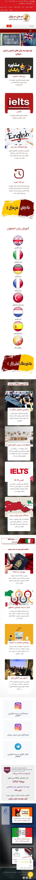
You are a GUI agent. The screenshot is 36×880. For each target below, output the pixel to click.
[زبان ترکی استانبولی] (18, 298)
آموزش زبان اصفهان (18, 228)
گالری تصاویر (17, 7)
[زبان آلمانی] (18, 269)
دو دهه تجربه (19, 182)
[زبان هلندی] (18, 312)
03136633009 (22, 3)
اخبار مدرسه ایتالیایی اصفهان (19, 607)
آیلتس (19, 111)
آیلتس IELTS (19, 480)
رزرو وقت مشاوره (19, 76)
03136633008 (29, 3)
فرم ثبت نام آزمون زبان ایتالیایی (18, 787)
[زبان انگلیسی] (18, 241)
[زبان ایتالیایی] (18, 255)
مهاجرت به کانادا (19, 572)
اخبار (23, 7)
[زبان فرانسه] (18, 283)
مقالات (10, 10)
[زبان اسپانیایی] (18, 326)
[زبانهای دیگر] (18, 341)
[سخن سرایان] (18, 17)
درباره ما (10, 7)
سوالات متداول (29, 7)
